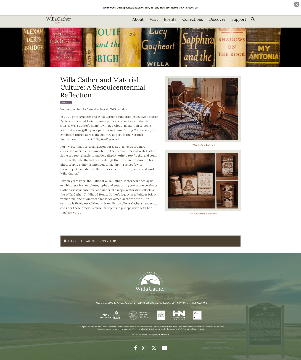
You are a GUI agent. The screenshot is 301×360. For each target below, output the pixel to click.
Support (238, 19)
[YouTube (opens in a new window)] (164, 347)
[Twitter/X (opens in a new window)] (153, 347)
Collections (192, 19)
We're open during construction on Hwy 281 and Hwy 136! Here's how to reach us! (150, 7)
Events (170, 19)
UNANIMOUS (163, 335)
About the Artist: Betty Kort (92, 241)
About (138, 19)
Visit (154, 19)
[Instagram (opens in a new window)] (144, 347)
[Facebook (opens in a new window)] (135, 347)
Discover (217, 19)
